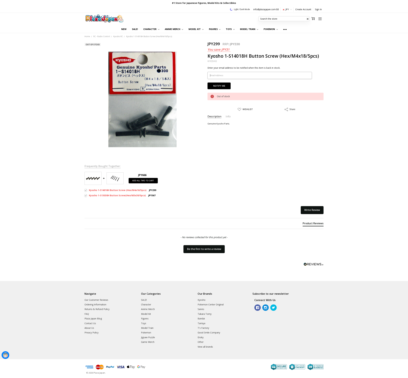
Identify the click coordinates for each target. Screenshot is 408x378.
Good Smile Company (209, 332)
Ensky (201, 337)
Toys (229, 29)
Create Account (303, 9)
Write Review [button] (312, 210)
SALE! (135, 29)
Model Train (248, 29)
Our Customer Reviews (96, 299)
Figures (213, 29)
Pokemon (270, 29)
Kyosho (201, 299)
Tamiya (201, 323)
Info (228, 116)
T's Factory (203, 327)
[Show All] (284, 29)
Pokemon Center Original (211, 304)
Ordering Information (95, 304)
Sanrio (201, 309)
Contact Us (90, 323)
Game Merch (147, 341)
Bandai (201, 318)
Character (150, 29)
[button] (308, 18)
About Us (89, 327)
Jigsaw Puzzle (148, 337)
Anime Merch (173, 29)
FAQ (86, 313)
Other (201, 341)
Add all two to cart (143, 180)
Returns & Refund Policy (96, 309)
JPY (287, 9)
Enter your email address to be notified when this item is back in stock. (244, 67)
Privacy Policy (91, 332)
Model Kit (195, 29)
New (124, 29)
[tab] (313, 224)
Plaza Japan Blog (93, 318)
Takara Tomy (204, 313)
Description (214, 116)
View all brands (205, 346)
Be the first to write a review (204, 249)
